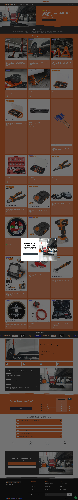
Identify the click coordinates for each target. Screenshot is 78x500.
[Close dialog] (55, 239)
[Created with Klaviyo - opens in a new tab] (39, 261)
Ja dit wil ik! (30, 253)
